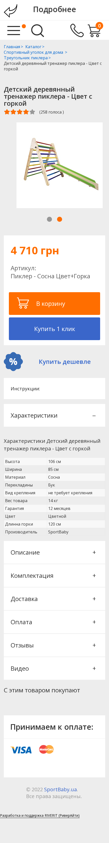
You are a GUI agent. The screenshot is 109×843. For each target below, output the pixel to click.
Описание (53, 552)
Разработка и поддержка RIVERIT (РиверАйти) (40, 815)
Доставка (53, 598)
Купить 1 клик (54, 328)
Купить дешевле (65, 361)
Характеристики (53, 415)
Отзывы (53, 645)
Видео (53, 668)
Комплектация (53, 575)
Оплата (53, 622)
